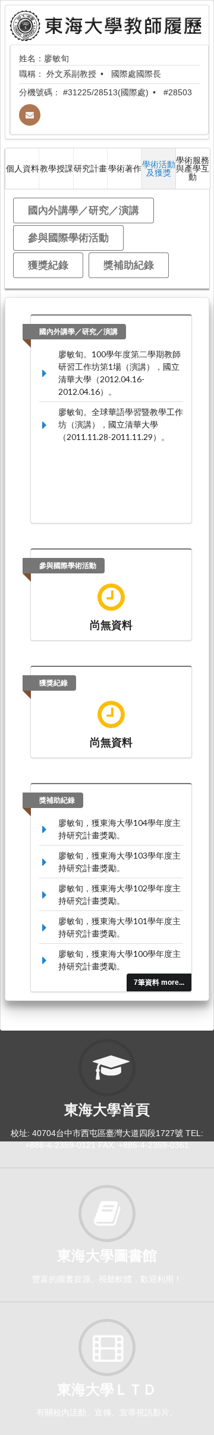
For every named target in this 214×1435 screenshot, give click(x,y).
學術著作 (124, 168)
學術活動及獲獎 (158, 168)
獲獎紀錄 (48, 264)
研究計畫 (90, 168)
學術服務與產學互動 (192, 168)
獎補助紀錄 (128, 264)
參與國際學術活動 (68, 237)
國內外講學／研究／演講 (83, 210)
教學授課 (56, 168)
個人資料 (22, 168)
